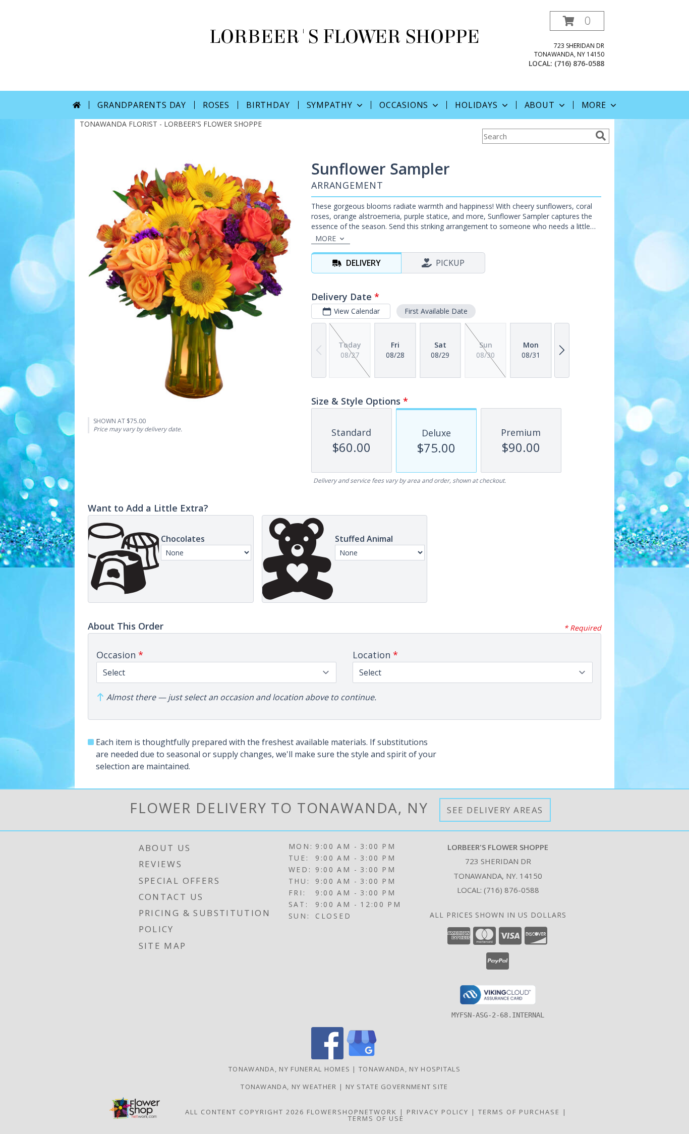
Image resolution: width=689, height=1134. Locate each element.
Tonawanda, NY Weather (288, 1086)
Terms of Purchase (519, 1111)
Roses (216, 104)
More (594, 104)
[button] (577, 21)
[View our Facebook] (327, 1056)
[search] (601, 135)
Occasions (403, 104)
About (540, 104)
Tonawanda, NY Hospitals (410, 1068)
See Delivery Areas (495, 810)
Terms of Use (376, 1118)
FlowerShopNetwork (352, 1111)
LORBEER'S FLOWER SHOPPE (344, 36)
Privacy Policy (438, 1111)
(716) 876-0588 (579, 63)
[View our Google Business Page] (362, 1056)
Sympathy (330, 104)
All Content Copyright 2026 (244, 1111)
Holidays (476, 104)
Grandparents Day (141, 104)
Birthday (268, 104)
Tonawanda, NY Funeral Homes (289, 1068)
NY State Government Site (397, 1086)
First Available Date (436, 311)
